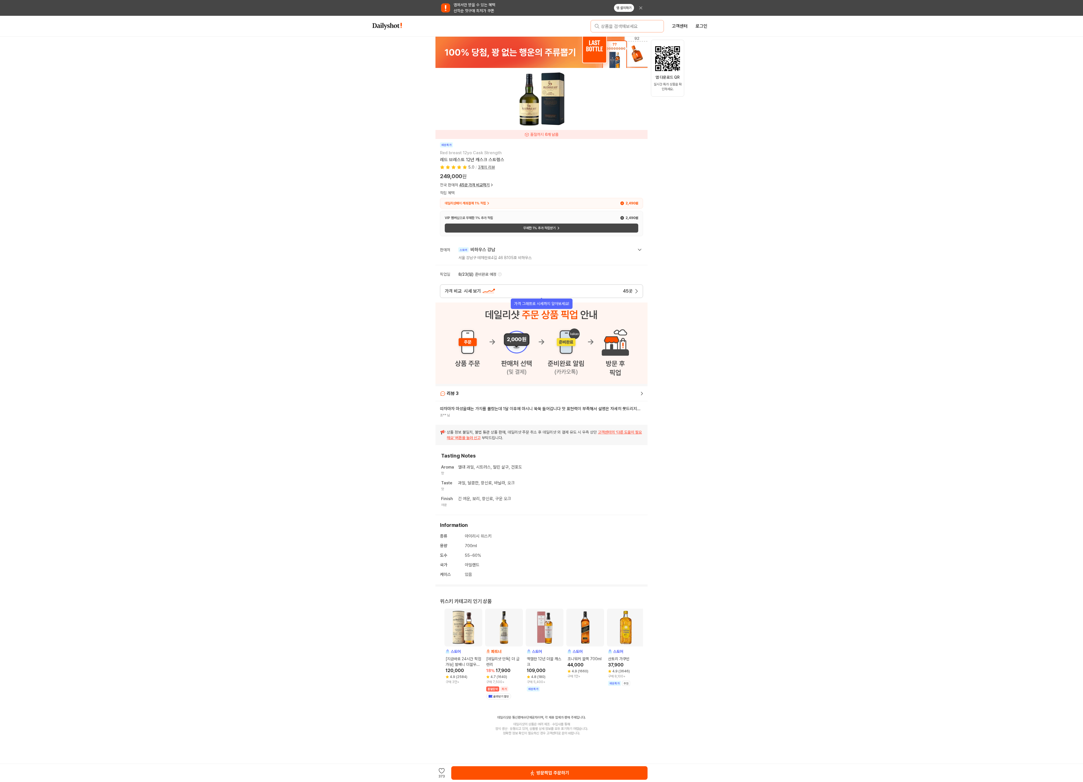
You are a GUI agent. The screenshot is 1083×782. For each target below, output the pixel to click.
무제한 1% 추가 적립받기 (539, 228)
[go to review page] (642, 393)
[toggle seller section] (639, 249)
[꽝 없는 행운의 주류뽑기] (541, 52)
